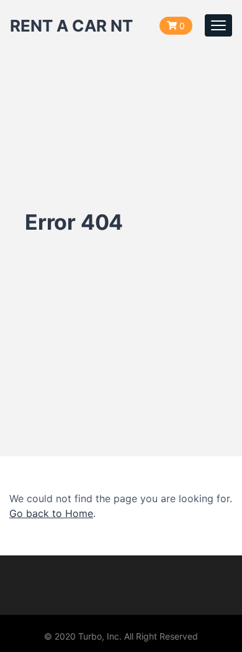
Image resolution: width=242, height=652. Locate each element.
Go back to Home (51, 513)
